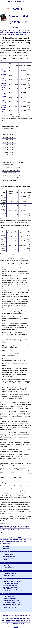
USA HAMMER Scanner (10, 598)
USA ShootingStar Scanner (11, 600)
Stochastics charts (9, 34)
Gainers (17, 1)
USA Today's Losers (9, 560)
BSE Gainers (24, 620)
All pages (6, 548)
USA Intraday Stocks (9, 556)
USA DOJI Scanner (8, 596)
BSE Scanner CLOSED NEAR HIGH (16, 622)
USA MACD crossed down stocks (13, 590)
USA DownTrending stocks (11, 587)
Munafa (13, 1)
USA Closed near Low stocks (11, 583)
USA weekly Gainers (9, 566)
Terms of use (26, 615)
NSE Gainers (5, 618)
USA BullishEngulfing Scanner (12, 602)
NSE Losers (13, 618)
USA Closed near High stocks (12, 581)
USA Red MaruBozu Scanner (11, 608)
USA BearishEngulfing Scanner (12, 604)
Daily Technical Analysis (7, 31)
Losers (22, 1)
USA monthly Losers (9, 575)
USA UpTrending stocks (10, 585)
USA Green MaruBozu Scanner (12, 606)
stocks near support (22, 541)
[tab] (9, 1)
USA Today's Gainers (9, 558)
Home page (6, 546)
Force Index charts (20, 34)
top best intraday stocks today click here (14, 536)
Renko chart (9, 32)
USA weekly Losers (9, 567)
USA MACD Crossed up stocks (12, 589)
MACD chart (16, 32)
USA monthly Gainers (9, 573)
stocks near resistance (6, 543)
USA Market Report (8, 554)
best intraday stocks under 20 (19, 539)
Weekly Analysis (20, 31)
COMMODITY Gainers (14, 620)
